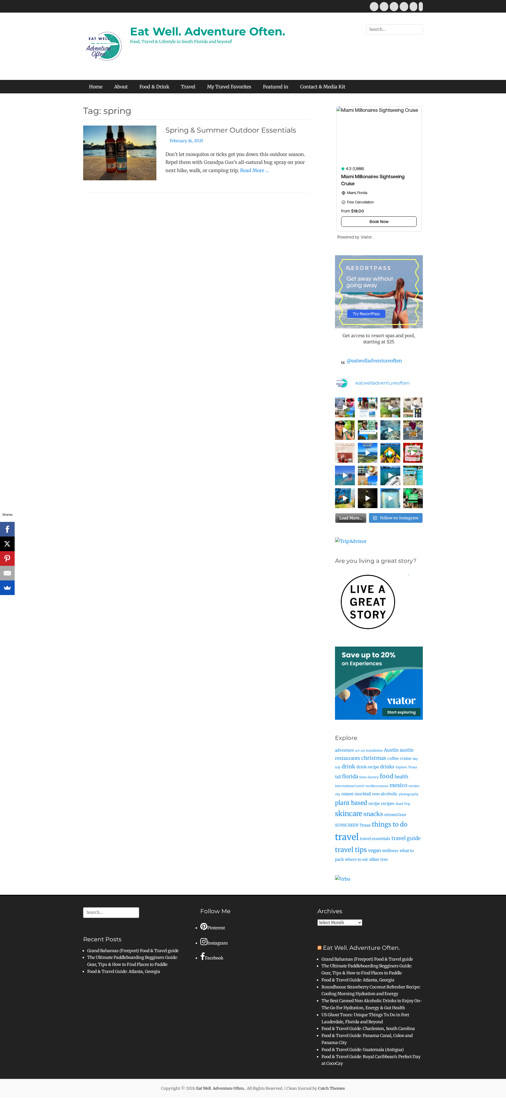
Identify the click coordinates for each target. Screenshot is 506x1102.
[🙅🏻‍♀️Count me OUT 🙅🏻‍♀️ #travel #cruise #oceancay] (368, 453)
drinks (387, 766)
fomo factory (369, 777)
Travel (188, 87)
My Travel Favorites (229, 87)
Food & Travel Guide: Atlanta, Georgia (123, 971)
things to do (389, 824)
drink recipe (367, 767)
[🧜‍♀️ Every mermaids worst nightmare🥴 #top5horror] (390, 476)
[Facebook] (7, 529)
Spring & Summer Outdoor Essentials (230, 130)
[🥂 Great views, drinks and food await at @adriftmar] (390, 498)
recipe (374, 803)
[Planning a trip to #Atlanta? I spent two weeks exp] (413, 430)
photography (408, 794)
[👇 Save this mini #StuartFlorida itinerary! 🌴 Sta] (345, 407)
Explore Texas (406, 767)
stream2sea (395, 814)
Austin (391, 750)
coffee (393, 758)
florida (350, 776)
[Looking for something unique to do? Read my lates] (413, 498)
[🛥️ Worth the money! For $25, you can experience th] (368, 498)
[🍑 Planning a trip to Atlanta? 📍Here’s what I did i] (345, 430)
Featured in (275, 87)
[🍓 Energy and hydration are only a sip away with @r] (413, 453)
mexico (398, 785)
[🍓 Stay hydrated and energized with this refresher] (345, 453)
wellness (390, 850)
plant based (351, 802)
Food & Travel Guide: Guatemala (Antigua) (363, 1049)
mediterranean (376, 786)
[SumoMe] (7, 587)
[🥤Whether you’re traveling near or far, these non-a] (413, 476)
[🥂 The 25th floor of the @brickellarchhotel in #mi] (368, 476)
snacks (373, 813)
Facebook (214, 958)
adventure (344, 750)
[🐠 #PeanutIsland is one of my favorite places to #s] (390, 430)
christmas (373, 758)
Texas (365, 825)
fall (338, 776)
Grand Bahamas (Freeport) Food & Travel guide (133, 950)
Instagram (217, 943)
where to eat (356, 859)
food (386, 776)
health (401, 776)
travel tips (351, 850)
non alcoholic (385, 793)
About (121, 87)
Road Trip (403, 804)
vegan (374, 850)
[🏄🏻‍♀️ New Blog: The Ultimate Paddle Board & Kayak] (368, 430)
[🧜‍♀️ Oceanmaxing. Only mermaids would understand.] (345, 476)
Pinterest (216, 927)
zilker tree (378, 859)
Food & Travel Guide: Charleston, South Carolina (368, 1028)
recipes (387, 803)
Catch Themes (331, 1088)
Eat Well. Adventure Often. (207, 31)
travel (347, 837)
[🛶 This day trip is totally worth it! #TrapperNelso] (390, 407)
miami (347, 793)
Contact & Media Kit (322, 87)
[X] (7, 544)
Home (95, 87)
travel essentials (375, 838)
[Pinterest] (7, 558)
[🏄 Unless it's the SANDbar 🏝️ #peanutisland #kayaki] (390, 453)
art (357, 751)
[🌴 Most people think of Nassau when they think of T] (368, 407)
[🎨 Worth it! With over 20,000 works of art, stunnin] (413, 407)
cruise (405, 758)
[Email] (7, 573)
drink (348, 766)
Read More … (254, 170)
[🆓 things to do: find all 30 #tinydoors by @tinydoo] (345, 498)
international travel (349, 786)
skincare (348, 813)
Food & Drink (154, 87)
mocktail (363, 793)
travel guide (406, 838)
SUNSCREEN (346, 825)
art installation (372, 751)
